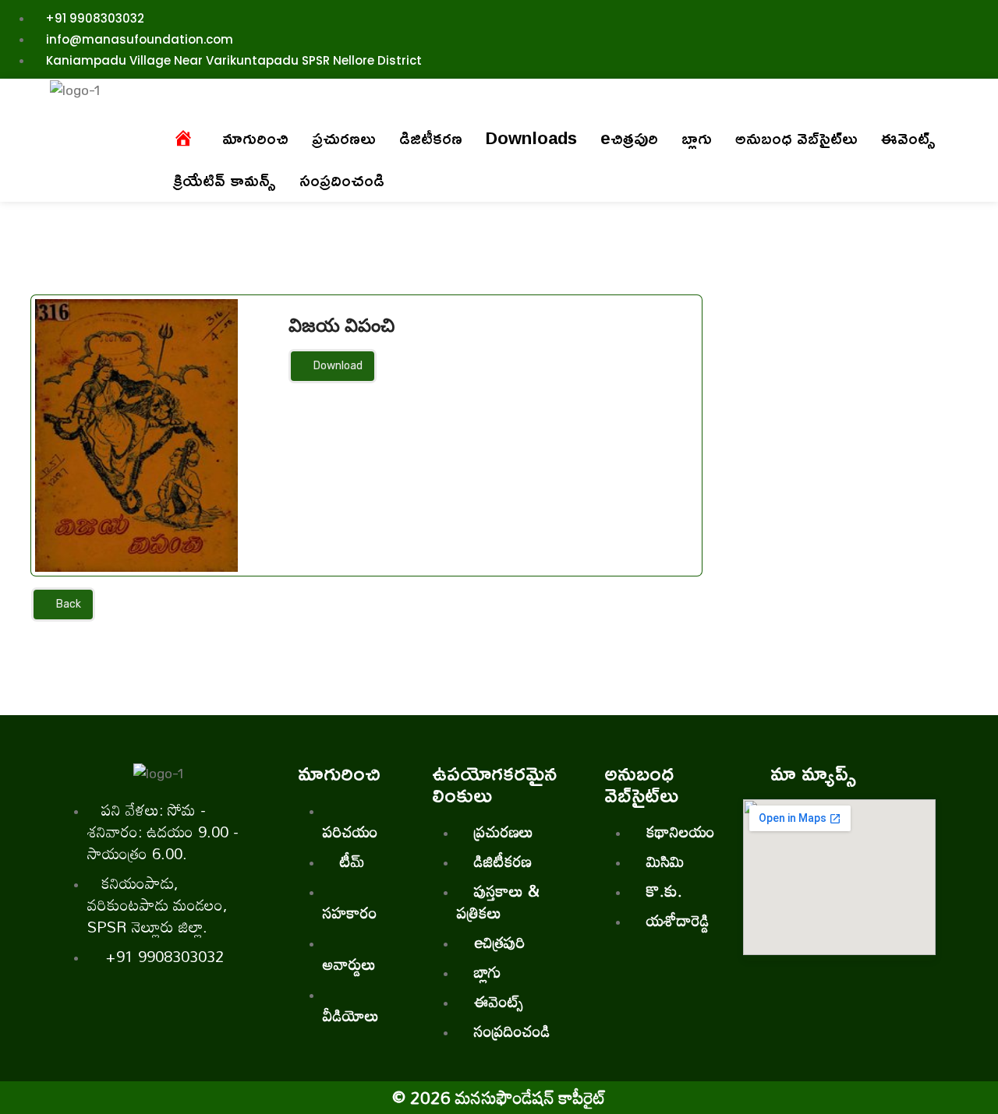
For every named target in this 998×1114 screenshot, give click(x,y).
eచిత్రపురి (629, 138)
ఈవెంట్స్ (908, 138)
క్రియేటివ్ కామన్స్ (224, 180)
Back (67, 604)
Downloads (531, 138)
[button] (255, 138)
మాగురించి (255, 138)
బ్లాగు (696, 138)
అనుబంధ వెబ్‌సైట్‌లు (796, 138)
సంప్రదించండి (341, 180)
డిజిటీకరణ (430, 138)
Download (337, 365)
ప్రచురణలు (344, 138)
